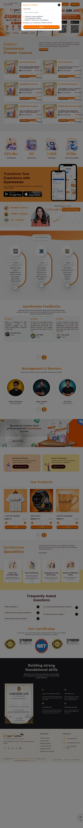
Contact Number (27, 8)
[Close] (59, 5)
